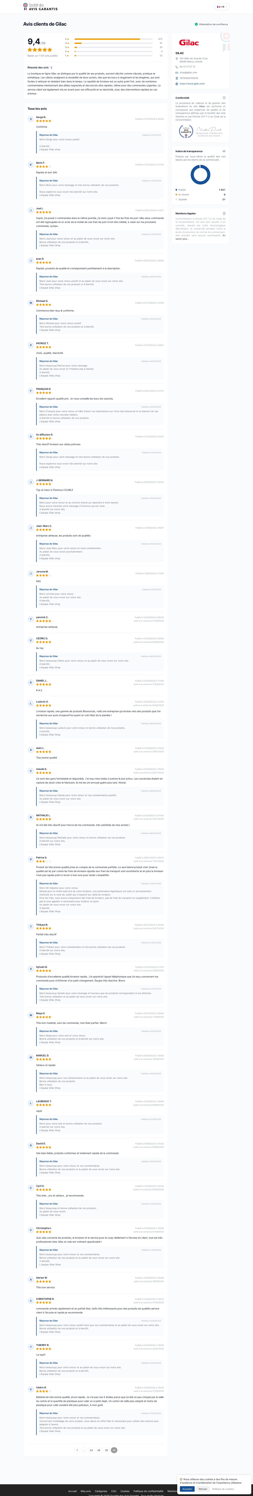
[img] (52, 67)
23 (91, 1450)
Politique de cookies (223, 1489)
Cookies (124, 1491)
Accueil (72, 1491)
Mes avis (86, 1491)
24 (98, 1450)
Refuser (203, 1489)
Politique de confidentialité (148, 1491)
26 (114, 1450)
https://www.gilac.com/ (192, 83)
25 (106, 1450)
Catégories (101, 1491)
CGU (113, 1491)
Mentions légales (176, 1491)
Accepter (187, 1489)
